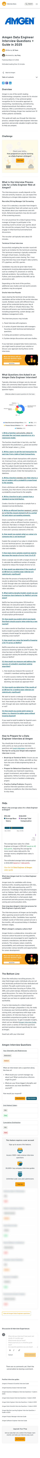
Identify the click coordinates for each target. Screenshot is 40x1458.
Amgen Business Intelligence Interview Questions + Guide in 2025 (19, 1393)
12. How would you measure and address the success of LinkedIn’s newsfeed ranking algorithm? (19, 664)
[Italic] (13, 1350)
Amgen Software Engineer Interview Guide (14, 1421)
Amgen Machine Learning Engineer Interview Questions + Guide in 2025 (19, 1411)
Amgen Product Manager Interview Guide (14, 1416)
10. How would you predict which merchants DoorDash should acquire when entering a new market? (19, 621)
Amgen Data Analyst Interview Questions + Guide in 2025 (19, 1398)
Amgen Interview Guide (27, 1022)
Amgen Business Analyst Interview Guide (14, 1388)
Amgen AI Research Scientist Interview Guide (15, 1384)
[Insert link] (19, 1350)
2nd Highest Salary (10, 1105)
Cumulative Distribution (12, 1123)
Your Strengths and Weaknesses (15, 1051)
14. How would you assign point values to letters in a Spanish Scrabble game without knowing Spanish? (18, 713)
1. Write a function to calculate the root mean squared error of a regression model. (18, 435)
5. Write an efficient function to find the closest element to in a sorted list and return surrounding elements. (20, 513)
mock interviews (19, 748)
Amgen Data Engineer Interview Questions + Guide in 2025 (19, 1402)
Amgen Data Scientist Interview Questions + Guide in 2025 (19, 1406)
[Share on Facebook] (7, 83)
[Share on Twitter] (3, 83)
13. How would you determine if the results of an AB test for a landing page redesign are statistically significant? (19, 689)
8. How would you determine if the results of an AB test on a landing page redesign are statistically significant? (19, 571)
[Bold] (10, 1350)
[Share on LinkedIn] (10, 83)
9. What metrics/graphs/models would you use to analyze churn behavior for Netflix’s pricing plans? (20, 595)
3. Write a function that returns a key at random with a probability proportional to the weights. (20, 480)
